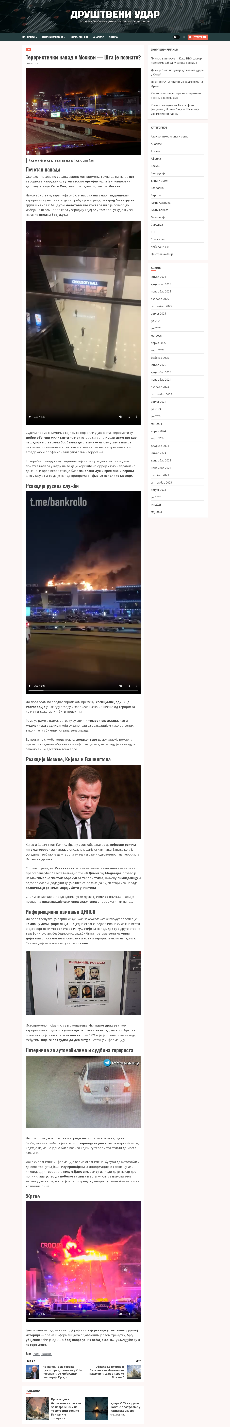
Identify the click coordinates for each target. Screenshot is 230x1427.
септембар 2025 (161, 306)
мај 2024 (156, 423)
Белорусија (158, 173)
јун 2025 (156, 328)
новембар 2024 (161, 379)
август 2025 (158, 313)
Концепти (28, 37)
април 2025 (158, 343)
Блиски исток (159, 180)
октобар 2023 (160, 475)
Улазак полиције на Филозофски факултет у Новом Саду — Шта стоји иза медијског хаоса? (175, 109)
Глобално (157, 188)
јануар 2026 (158, 277)
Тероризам (46, 1353)
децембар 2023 (161, 460)
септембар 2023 (161, 482)
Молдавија (158, 217)
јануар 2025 (158, 365)
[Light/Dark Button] (176, 37)
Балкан (155, 166)
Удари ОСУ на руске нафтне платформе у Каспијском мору (125, 1407)
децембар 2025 (161, 284)
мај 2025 (156, 335)
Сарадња (157, 224)
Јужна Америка (161, 202)
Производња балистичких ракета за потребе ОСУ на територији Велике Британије (66, 1407)
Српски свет (159, 239)
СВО (28, 49)
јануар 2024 (158, 453)
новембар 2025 (161, 291)
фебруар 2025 (160, 357)
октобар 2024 (160, 387)
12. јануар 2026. (59, 1418)
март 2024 (157, 438)
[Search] (184, 37)
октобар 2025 (160, 299)
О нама (113, 37)
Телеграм (200, 37)
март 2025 (157, 350)
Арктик (155, 151)
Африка (156, 158)
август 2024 (158, 402)
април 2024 (158, 431)
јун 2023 (156, 504)
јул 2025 (156, 321)
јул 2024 (156, 409)
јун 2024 (156, 416)
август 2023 (158, 490)
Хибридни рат (79, 37)
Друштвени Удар (115, 14)
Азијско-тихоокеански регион (170, 136)
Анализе (98, 37)
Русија (36, 1353)
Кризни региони (52, 37)
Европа (156, 195)
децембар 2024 (161, 372)
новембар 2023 (161, 468)
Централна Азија (162, 254)
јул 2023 (156, 497)
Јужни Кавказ (159, 210)
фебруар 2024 (160, 445)
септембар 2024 (161, 394)
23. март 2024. (33, 63)
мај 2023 (156, 512)
